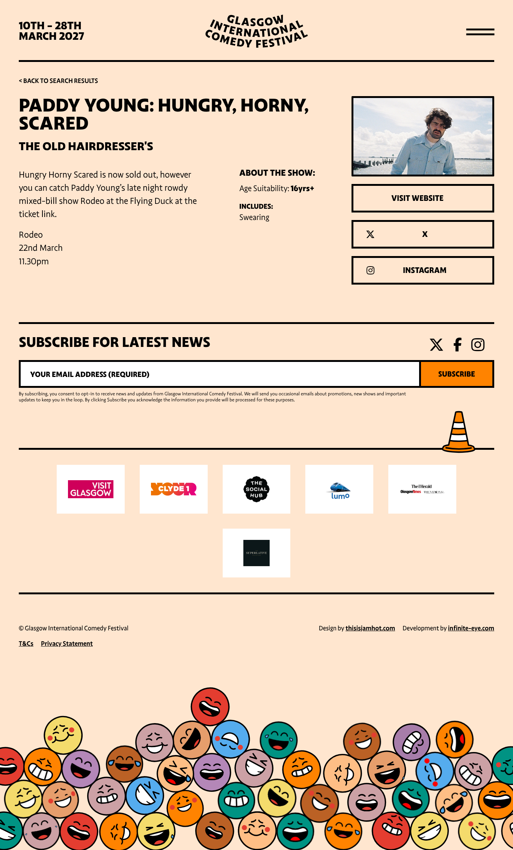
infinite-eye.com (471, 628)
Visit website (417, 198)
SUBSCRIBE (456, 374)
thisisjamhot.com (370, 628)
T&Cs (26, 644)
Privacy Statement (67, 644)
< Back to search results (58, 81)
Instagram (425, 270)
